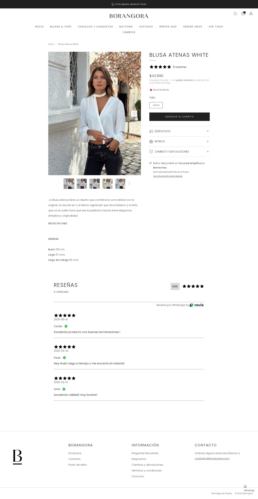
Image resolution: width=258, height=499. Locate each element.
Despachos (139, 459)
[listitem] (129, 4)
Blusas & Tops (61, 26)
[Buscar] (235, 13)
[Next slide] (134, 113)
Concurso (138, 476)
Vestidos (146, 26)
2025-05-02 (61, 351)
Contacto (74, 459)
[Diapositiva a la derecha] (129, 183)
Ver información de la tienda (167, 176)
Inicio (39, 26)
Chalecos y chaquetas (95, 26)
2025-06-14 (61, 319)
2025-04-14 (61, 382)
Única (156, 105)
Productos (74, 453)
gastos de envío (184, 80)
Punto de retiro (77, 465)
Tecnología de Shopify (221, 493)
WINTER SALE (168, 26)
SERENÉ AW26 (192, 26)
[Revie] (196, 305)
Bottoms (126, 26)
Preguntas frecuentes (145, 453)
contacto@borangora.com (212, 458)
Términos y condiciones (147, 470)
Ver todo (216, 26)
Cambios (129, 32)
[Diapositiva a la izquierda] (60, 183)
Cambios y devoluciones (147, 465)
